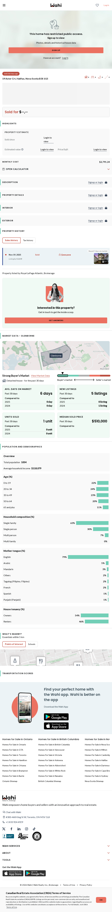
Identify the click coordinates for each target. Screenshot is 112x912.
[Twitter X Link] (3, 828)
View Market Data (40, 375)
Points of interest (14, 644)
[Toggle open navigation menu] (4, 5)
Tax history (28, 240)
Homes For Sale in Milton (96, 750)
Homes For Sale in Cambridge (98, 755)
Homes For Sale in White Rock (51, 770)
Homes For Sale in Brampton (15, 770)
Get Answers (56, 320)
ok (101, 900)
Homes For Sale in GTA (12, 750)
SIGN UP (56, 50)
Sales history (11, 240)
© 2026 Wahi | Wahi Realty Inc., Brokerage (39, 885)
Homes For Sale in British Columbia (54, 744)
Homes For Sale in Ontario (14, 744)
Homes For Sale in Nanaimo (50, 776)
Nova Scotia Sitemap (94, 781)
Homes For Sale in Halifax (96, 760)
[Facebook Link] (11, 828)
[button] (22, 149)
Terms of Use (11, 907)
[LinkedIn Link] (19, 828)
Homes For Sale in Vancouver (51, 750)
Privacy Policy (86, 885)
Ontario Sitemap (9, 781)
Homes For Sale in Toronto (14, 755)
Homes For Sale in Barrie (13, 776)
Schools (31, 644)
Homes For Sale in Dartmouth (98, 765)
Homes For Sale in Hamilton (14, 760)
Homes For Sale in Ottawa (14, 765)
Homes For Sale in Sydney (96, 776)
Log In (65, 57)
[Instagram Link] (26, 828)
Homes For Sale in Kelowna (50, 760)
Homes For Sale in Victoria (50, 755)
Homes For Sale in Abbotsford (51, 765)
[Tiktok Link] (34, 828)
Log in (106, 5)
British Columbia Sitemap (49, 781)
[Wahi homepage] (56, 5)
